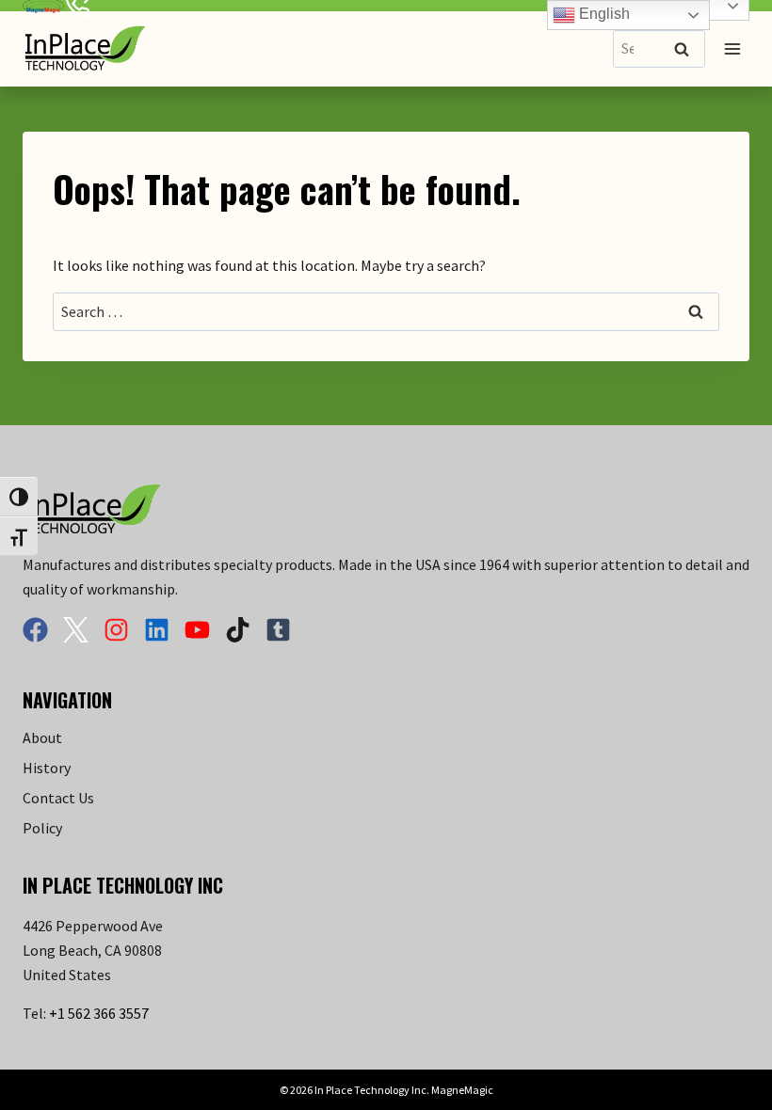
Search (687, 50)
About (42, 737)
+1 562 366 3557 (99, 1013)
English (602, 14)
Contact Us (58, 797)
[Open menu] (732, 48)
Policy (42, 827)
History (47, 767)
